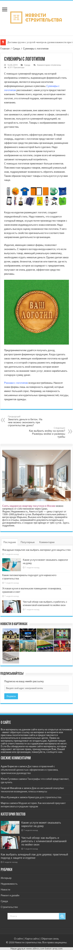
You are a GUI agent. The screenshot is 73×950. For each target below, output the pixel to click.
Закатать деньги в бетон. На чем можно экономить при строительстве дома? (25, 421)
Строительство (9, 907)
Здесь (66, 522)
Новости (5, 889)
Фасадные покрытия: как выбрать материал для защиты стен (36, 550)
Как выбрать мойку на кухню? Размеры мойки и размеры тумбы (47, 432)
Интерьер (6, 878)
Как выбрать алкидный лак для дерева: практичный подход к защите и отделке (34, 856)
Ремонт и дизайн (10, 895)
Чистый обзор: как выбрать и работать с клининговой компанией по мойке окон (43, 841)
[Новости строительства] (36, 17)
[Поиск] (62, 916)
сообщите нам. (54, 752)
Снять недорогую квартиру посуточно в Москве (28, 505)
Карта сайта (32, 938)
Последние (9, 542)
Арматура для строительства (44, 797)
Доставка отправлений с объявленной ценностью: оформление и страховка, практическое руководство (29, 770)
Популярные (28, 542)
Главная (5, 48)
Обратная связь (50, 938)
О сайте (18, 938)
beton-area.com (54, 948)
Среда (16, 48)
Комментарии (46, 542)
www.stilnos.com (35, 948)
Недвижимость (9, 883)
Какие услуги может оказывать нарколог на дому (41, 824)
